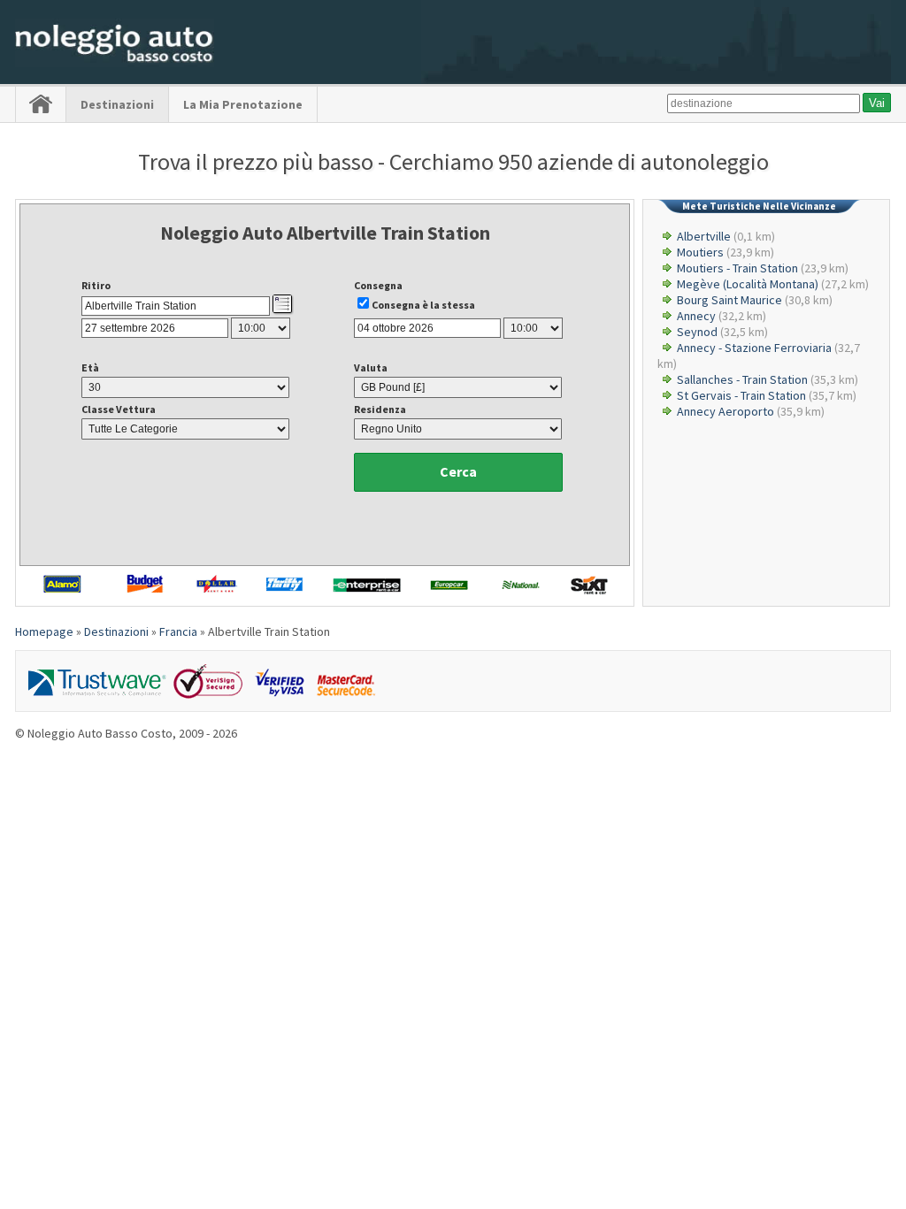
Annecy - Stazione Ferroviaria (754, 348)
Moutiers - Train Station (737, 268)
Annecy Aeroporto (725, 411)
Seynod (697, 332)
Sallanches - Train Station (742, 379)
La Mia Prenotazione (243, 104)
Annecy (696, 316)
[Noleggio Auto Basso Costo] (114, 63)
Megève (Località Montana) (747, 284)
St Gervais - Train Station (741, 395)
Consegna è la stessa (423, 304)
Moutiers (700, 252)
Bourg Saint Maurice (729, 300)
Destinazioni (117, 104)
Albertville (704, 236)
